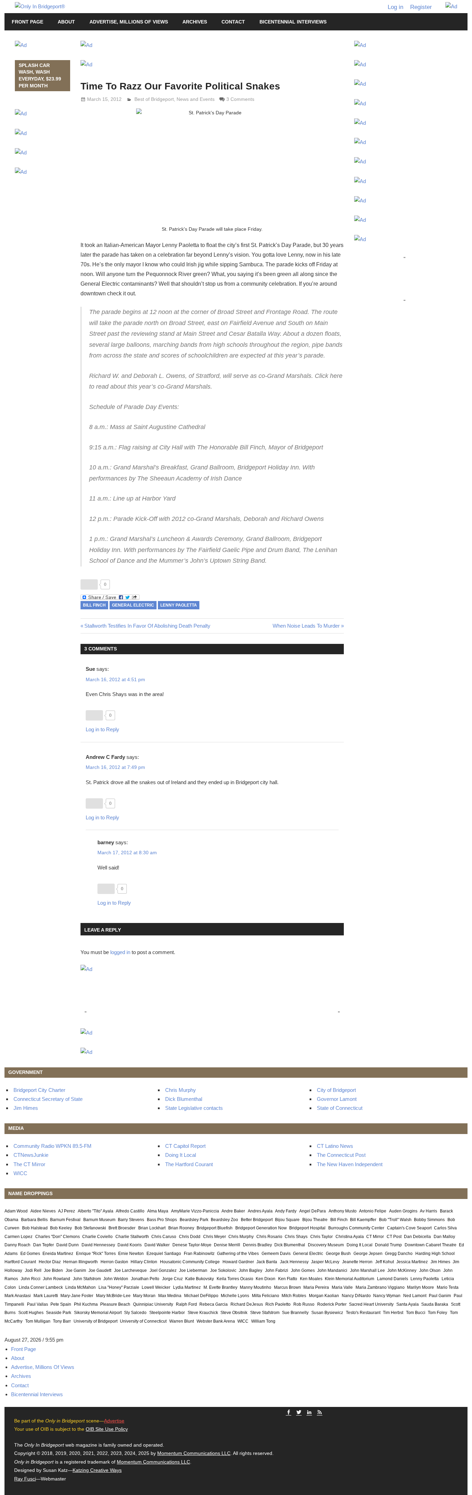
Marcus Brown (287, 1287)
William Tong (263, 1321)
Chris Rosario (269, 1236)
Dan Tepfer (43, 1244)
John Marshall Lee (367, 1270)
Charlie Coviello (97, 1236)
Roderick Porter (332, 1304)
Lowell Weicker (156, 1287)
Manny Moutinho (255, 1287)
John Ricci (30, 1278)
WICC (20, 1173)
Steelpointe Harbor (167, 1312)
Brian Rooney (181, 1228)
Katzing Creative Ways (97, 1470)
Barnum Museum (99, 1219)
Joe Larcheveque (130, 1270)
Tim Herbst (393, 1312)
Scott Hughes (31, 1312)
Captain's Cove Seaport (409, 1228)
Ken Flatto (287, 1278)
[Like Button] (89, 584)
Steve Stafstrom (265, 1312)
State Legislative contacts (194, 1108)
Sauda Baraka (434, 1304)
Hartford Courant (20, 1261)
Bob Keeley (61, 1228)
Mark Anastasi (17, 1295)
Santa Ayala (407, 1304)
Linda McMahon (80, 1287)
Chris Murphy (180, 1090)
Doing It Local (180, 1155)
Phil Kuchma (86, 1304)
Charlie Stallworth (132, 1236)
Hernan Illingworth (80, 1261)
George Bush (338, 1253)
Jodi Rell (33, 1270)
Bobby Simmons (429, 1219)
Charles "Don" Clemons (57, 1236)
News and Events (196, 99)
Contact (233, 22)
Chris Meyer (214, 1236)
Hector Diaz (50, 1261)
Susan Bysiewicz (327, 1312)
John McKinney (401, 1270)
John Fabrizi (276, 1270)
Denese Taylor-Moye (191, 1244)
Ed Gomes (30, 1253)
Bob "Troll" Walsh (395, 1219)
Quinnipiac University (153, 1304)
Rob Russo (303, 1304)
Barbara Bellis (34, 1219)
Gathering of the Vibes (238, 1253)
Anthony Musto (343, 1211)
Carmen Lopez (18, 1236)
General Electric (133, 605)
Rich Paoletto (278, 1304)
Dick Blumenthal (183, 1099)
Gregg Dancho (399, 1253)
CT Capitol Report (185, 1146)
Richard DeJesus (246, 1304)
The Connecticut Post (341, 1155)
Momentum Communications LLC (193, 1453)
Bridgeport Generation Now (261, 1228)
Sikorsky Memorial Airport (98, 1312)
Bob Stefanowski (90, 1228)
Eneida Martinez (58, 1253)
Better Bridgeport (257, 1219)
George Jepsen (368, 1253)
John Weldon (115, 1278)
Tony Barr (62, 1321)
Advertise (114, 1420)
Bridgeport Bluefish (215, 1228)
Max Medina (169, 1295)
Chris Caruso (163, 1236)
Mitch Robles (294, 1295)
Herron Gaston (114, 1261)
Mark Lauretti (46, 1295)
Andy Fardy (285, 1211)
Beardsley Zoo (224, 1219)
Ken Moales (311, 1278)
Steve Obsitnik (233, 1312)
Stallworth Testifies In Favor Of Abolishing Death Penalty (147, 626)
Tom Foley (437, 1312)
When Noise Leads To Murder (306, 626)
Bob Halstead (35, 1228)
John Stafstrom (87, 1278)
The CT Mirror (29, 1164)
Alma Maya (157, 1211)
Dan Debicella (417, 1236)
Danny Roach (17, 1244)
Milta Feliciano (265, 1295)
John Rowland (56, 1278)
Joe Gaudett (99, 1270)
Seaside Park (58, 1312)
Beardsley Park (194, 1219)
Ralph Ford (186, 1304)
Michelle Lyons (235, 1295)
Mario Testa (448, 1287)
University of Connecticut (143, 1321)
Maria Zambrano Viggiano (380, 1287)
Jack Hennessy (294, 1261)
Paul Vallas (37, 1304)
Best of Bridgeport (154, 99)
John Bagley (250, 1270)
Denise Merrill (227, 1244)
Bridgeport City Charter (39, 1090)
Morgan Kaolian (324, 1295)
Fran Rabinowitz (199, 1253)
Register (421, 7)
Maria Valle (342, 1287)
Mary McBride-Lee (113, 1295)
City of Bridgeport (336, 1090)
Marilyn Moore (420, 1287)
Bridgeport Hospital (307, 1228)
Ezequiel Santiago (164, 1253)
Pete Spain (60, 1304)
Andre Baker (233, 1211)
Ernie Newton (131, 1253)
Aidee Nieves (43, 1211)
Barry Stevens (131, 1219)
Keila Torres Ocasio (235, 1278)
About (66, 22)
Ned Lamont (414, 1295)
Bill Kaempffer (363, 1219)
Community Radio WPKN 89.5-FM (52, 1146)
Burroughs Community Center (356, 1228)
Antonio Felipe (372, 1211)
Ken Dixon (265, 1278)
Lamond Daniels (392, 1278)
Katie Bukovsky (199, 1278)
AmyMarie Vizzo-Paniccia (195, 1211)
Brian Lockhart (152, 1228)
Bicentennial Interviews (293, 22)
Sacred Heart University (371, 1304)
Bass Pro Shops (162, 1219)
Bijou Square (287, 1219)
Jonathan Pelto (145, 1278)
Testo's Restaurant (363, 1312)
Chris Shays (296, 1236)
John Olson (430, 1270)
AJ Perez (66, 1211)
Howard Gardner (238, 1261)
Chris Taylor (321, 1236)
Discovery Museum (326, 1244)
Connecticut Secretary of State (48, 1099)
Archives (194, 22)
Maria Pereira (316, 1287)
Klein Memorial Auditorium (349, 1278)
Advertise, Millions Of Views (128, 22)
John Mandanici (332, 1270)
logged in (120, 952)
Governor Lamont (337, 1099)
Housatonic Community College (190, 1261)
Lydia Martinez (187, 1287)
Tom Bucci (415, 1312)
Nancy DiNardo (356, 1295)
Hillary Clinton (144, 1261)
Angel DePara (312, 1211)
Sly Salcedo (135, 1312)
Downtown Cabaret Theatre (430, 1244)
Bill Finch (94, 605)
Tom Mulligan (37, 1321)
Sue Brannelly (295, 1312)
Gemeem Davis (276, 1253)
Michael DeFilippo (201, 1295)
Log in (395, 7)
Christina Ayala (350, 1236)
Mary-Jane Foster (76, 1295)
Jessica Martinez (412, 1261)
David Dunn (67, 1244)
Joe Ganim (76, 1270)
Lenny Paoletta (178, 605)
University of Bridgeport (95, 1321)
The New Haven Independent (350, 1164)
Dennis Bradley (257, 1244)
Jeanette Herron (357, 1261)
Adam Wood (16, 1211)
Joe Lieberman (193, 1270)
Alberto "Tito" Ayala (95, 1211)
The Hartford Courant (189, 1164)
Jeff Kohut (384, 1261)
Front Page (27, 22)
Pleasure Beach (115, 1304)
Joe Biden (53, 1270)
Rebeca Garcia (213, 1304)
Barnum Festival (65, 1219)
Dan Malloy (444, 1236)
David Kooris (129, 1244)
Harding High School (435, 1253)
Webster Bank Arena (216, 1321)
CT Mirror (375, 1236)
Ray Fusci (25, 1479)
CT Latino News (335, 1146)
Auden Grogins (403, 1211)
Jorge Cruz (172, 1278)
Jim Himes (25, 1108)
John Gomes (303, 1270)
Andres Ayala (260, 1211)
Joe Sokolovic (223, 1270)
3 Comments (240, 99)
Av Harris (428, 1211)
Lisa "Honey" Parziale (118, 1287)
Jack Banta (266, 1261)
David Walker (157, 1244)
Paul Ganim (440, 1295)
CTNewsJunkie (30, 1155)
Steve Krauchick (203, 1312)
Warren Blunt (181, 1321)
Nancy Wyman (386, 1295)
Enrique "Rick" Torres (96, 1253)
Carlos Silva (445, 1228)
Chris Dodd (189, 1236)
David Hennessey (98, 1244)
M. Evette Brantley (220, 1287)
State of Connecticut (339, 1108)
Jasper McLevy (325, 1261)
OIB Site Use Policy (107, 1429)
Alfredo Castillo (130, 1211)
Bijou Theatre (315, 1219)
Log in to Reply (102, 729)
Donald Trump (388, 1244)
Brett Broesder (121, 1228)
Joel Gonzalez (163, 1270)
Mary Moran (144, 1295)
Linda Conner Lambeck (41, 1287)
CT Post (394, 1236)
